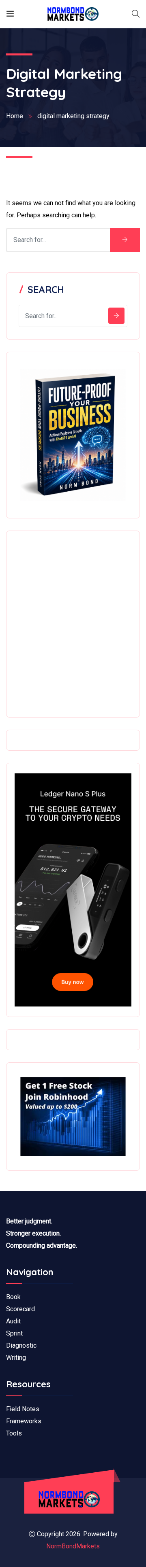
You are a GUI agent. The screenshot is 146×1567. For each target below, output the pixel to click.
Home (14, 116)
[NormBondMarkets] (73, 14)
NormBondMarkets (73, 1546)
